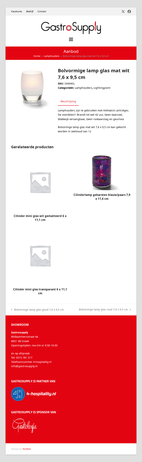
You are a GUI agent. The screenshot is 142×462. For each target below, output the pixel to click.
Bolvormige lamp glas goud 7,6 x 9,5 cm (37, 310)
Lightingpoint (102, 88)
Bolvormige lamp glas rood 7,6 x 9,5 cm (103, 310)
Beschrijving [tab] (68, 101)
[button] (71, 39)
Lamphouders (83, 88)
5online (27, 449)
